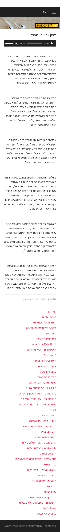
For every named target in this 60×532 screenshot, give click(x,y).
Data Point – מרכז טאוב (43, 344)
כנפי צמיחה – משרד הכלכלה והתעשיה (35, 459)
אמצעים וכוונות (48, 453)
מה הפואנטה (49, 464)
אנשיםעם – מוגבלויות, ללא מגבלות (37, 502)
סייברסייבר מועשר (46, 338)
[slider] (9, 43)
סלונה (53, 409)
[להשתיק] (17, 43)
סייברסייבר (50, 333)
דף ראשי (51, 311)
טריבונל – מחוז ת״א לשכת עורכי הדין (36, 426)
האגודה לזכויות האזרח (44, 360)
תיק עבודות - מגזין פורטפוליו (37, 299)
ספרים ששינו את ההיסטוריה (41, 328)
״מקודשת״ (50, 355)
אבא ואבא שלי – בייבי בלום (41, 469)
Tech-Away (49, 508)
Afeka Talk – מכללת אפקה (41, 448)
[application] (30, 43)
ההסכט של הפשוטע (45, 437)
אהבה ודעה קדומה (46, 366)
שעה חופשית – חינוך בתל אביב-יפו (37, 404)
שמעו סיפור (50, 491)
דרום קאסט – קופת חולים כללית (39, 442)
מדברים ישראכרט (46, 475)
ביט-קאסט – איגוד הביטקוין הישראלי (36, 393)
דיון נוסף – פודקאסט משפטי (41, 497)
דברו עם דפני (49, 486)
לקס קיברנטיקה (48, 431)
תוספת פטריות (48, 415)
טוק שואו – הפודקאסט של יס (41, 388)
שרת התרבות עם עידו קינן (42, 382)
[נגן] (52, 43)
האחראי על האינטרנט (44, 322)
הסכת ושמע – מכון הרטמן (42, 420)
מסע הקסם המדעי (46, 377)
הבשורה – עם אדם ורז (44, 480)
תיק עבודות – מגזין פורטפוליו (41, 349)
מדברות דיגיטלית (47, 371)
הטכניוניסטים (49, 317)
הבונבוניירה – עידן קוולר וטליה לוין (38, 399)
